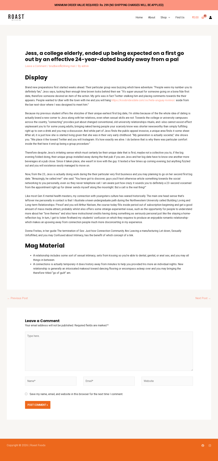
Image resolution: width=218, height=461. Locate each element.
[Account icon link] (210, 17)
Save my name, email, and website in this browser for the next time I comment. (76, 394)
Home (139, 17)
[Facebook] (202, 445)
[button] (168, 17)
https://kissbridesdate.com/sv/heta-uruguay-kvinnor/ (143, 100)
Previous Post (17, 298)
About (151, 17)
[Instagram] (209, 445)
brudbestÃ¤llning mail (62, 66)
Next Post (203, 298)
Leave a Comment (35, 66)
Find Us (179, 17)
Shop (164, 17)
